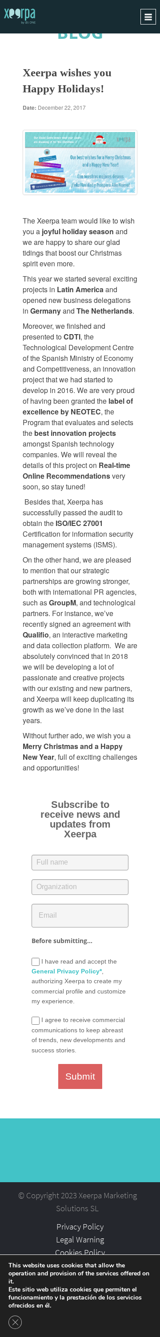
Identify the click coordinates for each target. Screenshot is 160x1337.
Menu (148, 17)
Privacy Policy (80, 1226)
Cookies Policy (80, 1252)
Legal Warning (80, 1239)
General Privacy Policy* (67, 971)
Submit (80, 1076)
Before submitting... (62, 940)
